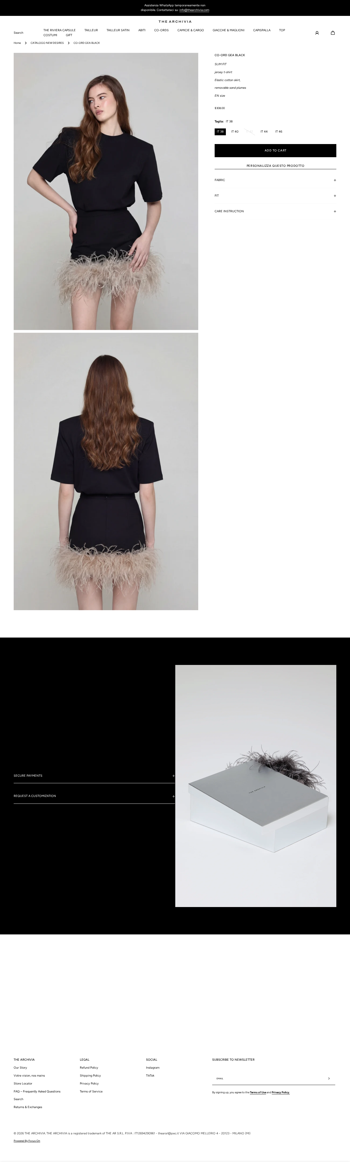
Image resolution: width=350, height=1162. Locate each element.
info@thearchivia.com (194, 10)
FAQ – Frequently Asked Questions (37, 1091)
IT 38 (220, 131)
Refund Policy (89, 1067)
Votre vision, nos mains (29, 1075)
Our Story (20, 1067)
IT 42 (250, 132)
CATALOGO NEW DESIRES (47, 42)
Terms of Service (91, 1091)
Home (17, 42)
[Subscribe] (329, 1078)
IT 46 (278, 131)
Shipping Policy (90, 1075)
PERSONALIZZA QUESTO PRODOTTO (275, 165)
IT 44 (264, 131)
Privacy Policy (89, 1083)
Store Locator (23, 1083)
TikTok (150, 1075)
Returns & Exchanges (28, 1107)
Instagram (152, 1067)
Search (18, 1099)
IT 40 (234, 131)
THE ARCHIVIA (35, 1133)
